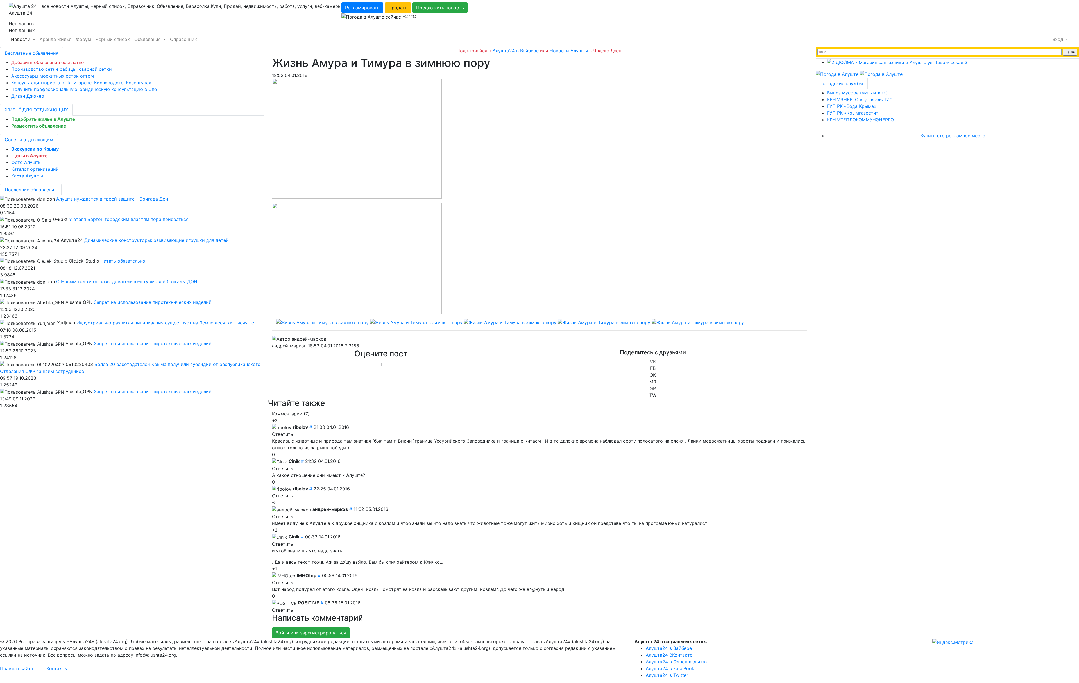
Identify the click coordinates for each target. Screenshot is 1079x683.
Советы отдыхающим (29, 139)
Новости (21, 39)
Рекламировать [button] (362, 7)
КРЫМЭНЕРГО (859, 99)
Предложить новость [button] (440, 7)
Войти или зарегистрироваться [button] (311, 633)
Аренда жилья (55, 39)
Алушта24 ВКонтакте (669, 655)
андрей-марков (289, 346)
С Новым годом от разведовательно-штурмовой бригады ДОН (126, 281)
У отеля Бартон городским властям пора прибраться (129, 219)
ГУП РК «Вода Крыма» (851, 106)
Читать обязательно (123, 261)
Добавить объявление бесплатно (47, 62)
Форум (83, 39)
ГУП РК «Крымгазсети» (853, 113)
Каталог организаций (35, 169)
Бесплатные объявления (31, 53)
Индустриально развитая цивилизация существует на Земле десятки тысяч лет (166, 322)
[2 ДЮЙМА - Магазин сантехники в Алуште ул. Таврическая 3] (897, 62)
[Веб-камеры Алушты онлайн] (881, 73)
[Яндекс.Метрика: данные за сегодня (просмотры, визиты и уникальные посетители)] (953, 642)
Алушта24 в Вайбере (669, 648)
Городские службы (841, 83)
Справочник (183, 39)
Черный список (113, 39)
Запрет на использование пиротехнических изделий (153, 302)
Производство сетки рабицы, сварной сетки (61, 69)
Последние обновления (31, 189)
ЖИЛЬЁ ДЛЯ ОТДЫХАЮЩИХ (36, 110)
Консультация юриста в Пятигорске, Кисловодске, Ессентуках (81, 82)
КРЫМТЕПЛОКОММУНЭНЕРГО (860, 119)
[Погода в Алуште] (837, 73)
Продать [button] (397, 7)
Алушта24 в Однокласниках (677, 661)
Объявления (148, 39)
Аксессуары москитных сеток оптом (52, 76)
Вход (1058, 39)
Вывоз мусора (857, 92)
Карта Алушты (27, 176)
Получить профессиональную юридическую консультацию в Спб (84, 89)
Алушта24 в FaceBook (670, 668)
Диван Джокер (27, 96)
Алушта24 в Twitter (667, 675)
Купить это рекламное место (953, 135)
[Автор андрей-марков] (299, 339)
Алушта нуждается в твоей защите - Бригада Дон (112, 199)
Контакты (57, 668)
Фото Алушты (26, 162)
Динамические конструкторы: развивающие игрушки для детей (156, 240)
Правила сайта (16, 668)
